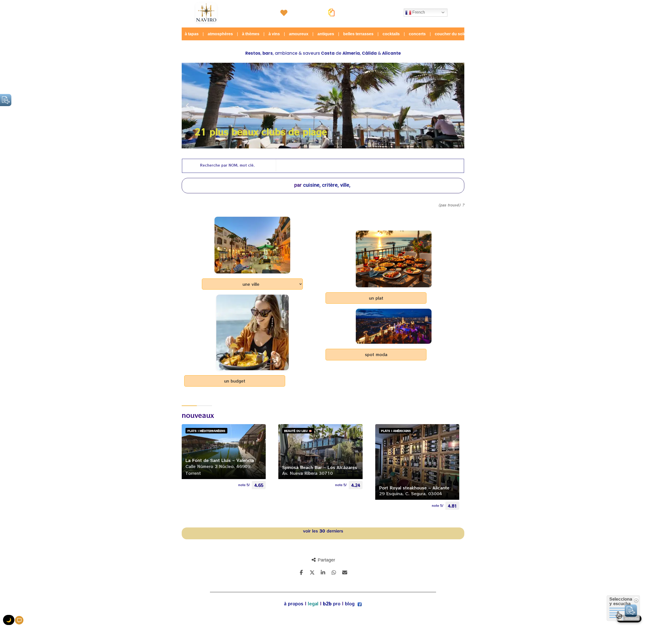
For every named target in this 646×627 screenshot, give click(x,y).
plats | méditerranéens (206, 431)
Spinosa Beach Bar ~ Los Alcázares (319, 467)
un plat (376, 298)
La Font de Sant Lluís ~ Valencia (219, 460)
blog (350, 604)
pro (331, 604)
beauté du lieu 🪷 (298, 431)
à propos (293, 604)
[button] (187, 106)
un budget (234, 381)
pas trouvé (449, 204)
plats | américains (396, 431)
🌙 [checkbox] (8, 620)
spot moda (376, 354)
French (418, 12)
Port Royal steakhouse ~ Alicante (414, 488)
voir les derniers (323, 531)
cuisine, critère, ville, (327, 185)
